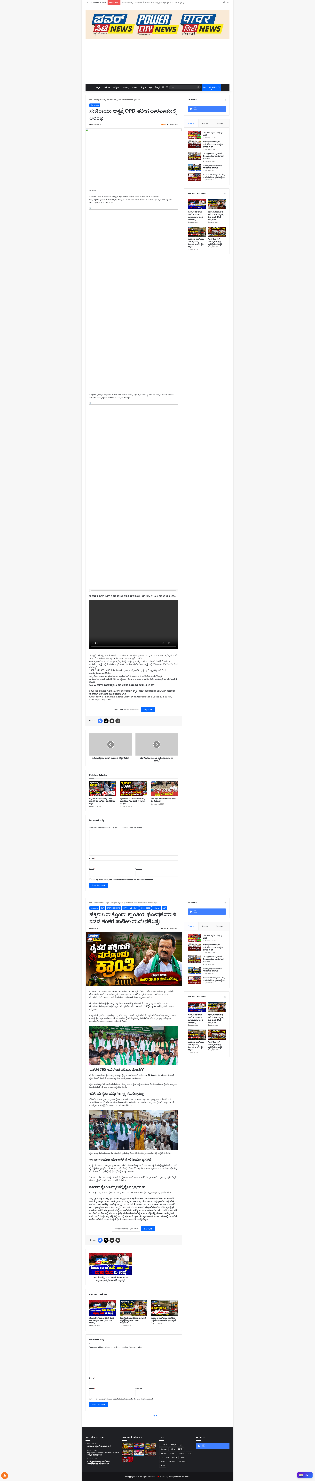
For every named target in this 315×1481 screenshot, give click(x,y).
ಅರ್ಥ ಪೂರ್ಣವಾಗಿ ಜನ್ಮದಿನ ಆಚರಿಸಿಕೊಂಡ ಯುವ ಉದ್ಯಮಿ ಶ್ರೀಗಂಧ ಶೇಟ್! (213, 144)
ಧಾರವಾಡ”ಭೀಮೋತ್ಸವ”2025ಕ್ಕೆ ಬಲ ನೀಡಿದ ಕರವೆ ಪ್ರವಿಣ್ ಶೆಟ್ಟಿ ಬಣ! (214, 175)
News (183, 1457)
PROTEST (182, 1461)
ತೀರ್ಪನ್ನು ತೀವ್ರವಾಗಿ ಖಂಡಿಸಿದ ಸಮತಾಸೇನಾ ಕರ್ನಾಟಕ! (212, 166)
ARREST (173, 1445)
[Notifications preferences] (4, 1475)
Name (92, 859)
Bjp (181, 1445)
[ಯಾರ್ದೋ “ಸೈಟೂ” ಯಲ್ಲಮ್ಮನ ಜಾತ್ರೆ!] (194, 135)
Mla (167, 1457)
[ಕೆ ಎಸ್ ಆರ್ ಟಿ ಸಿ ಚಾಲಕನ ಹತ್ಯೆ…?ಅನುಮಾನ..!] (139, 1453)
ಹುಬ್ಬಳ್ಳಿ (98, 87)
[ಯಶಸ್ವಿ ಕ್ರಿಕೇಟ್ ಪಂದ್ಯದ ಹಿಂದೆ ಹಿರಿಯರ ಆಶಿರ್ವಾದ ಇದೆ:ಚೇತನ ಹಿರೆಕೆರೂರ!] (194, 156)
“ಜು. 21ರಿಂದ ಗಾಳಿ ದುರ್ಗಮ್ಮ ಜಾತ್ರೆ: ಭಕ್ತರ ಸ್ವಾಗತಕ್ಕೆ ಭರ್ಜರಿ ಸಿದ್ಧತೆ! (215, 241)
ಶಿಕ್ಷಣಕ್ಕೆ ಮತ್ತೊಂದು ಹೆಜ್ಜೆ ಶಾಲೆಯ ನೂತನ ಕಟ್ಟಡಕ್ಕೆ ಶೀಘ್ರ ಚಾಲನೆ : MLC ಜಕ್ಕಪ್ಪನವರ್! (215, 216)
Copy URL (148, 710)
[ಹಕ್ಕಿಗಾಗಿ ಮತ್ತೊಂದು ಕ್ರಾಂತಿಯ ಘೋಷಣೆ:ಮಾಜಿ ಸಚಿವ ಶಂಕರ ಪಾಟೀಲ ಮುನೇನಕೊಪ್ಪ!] (127, 1446)
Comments (221, 123)
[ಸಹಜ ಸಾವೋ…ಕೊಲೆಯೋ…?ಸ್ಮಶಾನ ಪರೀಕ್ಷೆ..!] (127, 1459)
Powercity (171, 1461)
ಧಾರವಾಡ (107, 87)
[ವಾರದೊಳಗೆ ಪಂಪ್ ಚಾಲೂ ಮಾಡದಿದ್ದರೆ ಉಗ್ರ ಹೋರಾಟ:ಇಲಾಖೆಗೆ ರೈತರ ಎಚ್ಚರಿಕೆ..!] (197, 232)
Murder (174, 1457)
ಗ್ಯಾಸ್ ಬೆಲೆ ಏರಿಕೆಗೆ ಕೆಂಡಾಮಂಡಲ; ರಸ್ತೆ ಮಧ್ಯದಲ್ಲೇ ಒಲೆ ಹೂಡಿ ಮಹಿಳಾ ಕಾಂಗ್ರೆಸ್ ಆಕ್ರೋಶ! (132, 801)
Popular (191, 123)
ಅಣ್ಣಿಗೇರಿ (116, 87)
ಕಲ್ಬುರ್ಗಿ (143, 87)
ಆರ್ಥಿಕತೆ (134, 87)
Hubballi (181, 1453)
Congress (164, 1449)
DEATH (180, 1449)
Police (163, 1461)
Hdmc (172, 1453)
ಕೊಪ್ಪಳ (157, 87)
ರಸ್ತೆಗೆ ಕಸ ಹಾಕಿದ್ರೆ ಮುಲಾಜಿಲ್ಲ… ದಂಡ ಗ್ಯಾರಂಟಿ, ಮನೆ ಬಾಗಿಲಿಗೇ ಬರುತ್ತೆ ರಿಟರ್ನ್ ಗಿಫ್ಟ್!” (102, 801)
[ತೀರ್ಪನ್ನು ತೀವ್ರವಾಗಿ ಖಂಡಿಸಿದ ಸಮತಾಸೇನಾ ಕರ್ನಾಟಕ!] (194, 168)
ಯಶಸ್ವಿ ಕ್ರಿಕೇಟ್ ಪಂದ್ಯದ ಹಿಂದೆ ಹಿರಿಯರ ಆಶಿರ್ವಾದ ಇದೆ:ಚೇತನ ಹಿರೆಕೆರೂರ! (213, 156)
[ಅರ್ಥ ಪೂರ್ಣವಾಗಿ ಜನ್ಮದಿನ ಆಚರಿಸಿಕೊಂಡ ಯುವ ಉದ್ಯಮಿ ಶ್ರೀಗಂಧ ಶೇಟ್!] (194, 144)
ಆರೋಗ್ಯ (125, 87)
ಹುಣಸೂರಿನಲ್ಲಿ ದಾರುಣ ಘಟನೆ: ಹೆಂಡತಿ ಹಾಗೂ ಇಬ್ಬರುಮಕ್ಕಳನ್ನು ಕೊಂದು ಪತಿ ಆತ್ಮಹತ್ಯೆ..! (195, 216)
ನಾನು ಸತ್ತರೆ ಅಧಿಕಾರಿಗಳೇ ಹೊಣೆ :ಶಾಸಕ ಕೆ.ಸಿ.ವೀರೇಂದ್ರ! (163, 799)
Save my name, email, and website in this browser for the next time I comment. (122, 879)
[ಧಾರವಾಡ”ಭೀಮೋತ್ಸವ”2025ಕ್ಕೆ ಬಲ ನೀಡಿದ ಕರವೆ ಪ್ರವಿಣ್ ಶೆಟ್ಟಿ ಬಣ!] (194, 177)
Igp (162, 1457)
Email (92, 869)
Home (93, 100)
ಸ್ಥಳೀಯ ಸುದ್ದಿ (101, 100)
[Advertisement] (157, 61)
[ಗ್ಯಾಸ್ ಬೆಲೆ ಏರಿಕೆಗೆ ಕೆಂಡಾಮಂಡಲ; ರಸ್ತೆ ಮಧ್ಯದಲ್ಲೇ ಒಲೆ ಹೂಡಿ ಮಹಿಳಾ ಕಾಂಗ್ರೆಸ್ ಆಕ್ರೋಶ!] (133, 788)
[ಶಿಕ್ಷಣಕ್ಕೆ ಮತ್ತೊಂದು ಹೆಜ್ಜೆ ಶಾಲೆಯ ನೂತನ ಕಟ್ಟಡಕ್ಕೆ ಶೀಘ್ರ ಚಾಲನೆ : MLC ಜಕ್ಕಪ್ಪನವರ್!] (217, 204)
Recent (205, 123)
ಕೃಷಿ (150, 87)
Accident (164, 1445)
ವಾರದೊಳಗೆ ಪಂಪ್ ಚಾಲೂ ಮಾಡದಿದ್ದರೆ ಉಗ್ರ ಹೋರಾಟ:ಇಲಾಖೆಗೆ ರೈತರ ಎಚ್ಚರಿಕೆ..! (151, 2)
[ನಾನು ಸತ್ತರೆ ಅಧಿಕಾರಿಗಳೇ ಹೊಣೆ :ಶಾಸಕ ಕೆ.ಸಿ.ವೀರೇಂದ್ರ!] (164, 788)
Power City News (166, 1477)
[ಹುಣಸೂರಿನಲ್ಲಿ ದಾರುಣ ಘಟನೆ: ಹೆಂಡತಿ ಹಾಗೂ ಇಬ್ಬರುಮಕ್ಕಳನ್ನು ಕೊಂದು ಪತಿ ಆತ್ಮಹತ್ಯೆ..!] (197, 204)
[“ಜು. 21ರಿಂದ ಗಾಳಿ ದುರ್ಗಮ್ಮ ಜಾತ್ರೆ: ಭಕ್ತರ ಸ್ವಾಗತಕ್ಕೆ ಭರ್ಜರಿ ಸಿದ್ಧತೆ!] (217, 232)
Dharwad (164, 1453)
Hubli (189, 1453)
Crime (173, 1449)
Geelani (187, 1477)
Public (163, 1466)
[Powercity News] (157, 24)
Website (138, 869)
